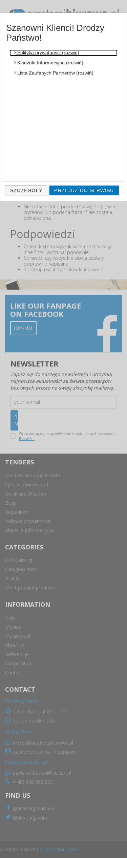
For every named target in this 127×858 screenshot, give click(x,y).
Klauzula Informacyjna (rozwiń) (49, 62)
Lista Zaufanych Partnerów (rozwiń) (54, 73)
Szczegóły (26, 190)
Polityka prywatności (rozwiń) (47, 52)
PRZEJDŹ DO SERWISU (84, 190)
